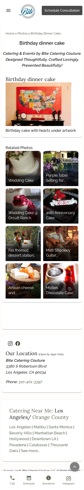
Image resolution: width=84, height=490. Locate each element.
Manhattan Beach (50, 433)
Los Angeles (20, 427)
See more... (30, 451)
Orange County (50, 417)
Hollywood (19, 439)
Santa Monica (60, 427)
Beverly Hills (20, 433)
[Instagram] (10, 343)
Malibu (40, 427)
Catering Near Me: (31, 410)
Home (10, 33)
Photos (23, 33)
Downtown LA (44, 439)
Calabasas (38, 445)
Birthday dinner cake (46, 33)
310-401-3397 (30, 382)
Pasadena (17, 445)
